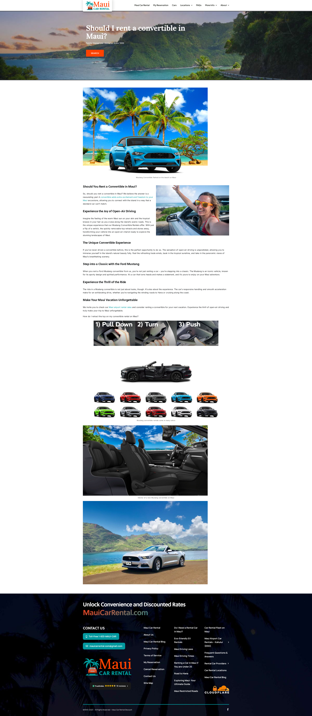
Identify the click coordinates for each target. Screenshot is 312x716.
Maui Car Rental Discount (122, 710)
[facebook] (228, 709)
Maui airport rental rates (120, 307)
